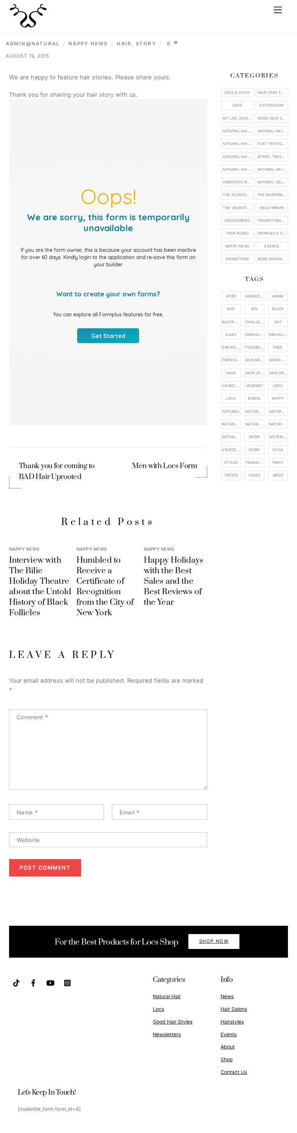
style (278, 450)
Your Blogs (237, 233)
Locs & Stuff (237, 93)
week (278, 475)
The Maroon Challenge (273, 195)
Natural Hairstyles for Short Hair (238, 169)
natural (230, 411)
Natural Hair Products (231, 424)
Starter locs (231, 450)
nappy (278, 398)
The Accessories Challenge (238, 195)
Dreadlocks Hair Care (278, 335)
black (278, 309)
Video (254, 475)
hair (124, 43)
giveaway (255, 360)
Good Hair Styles (273, 118)
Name (27, 812)
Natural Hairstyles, (278, 424)
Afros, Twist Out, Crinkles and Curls (273, 157)
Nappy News (88, 43)
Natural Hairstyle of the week (238, 157)
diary (231, 335)
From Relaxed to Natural (231, 360)
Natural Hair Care (273, 131)
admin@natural (32, 43)
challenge (255, 322)
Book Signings (272, 259)
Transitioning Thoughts (273, 220)
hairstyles (231, 386)
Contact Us (234, 1072)
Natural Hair (255, 411)
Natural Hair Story (255, 424)
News (227, 996)
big (254, 309)
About (228, 1047)
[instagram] (67, 982)
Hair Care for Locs (273, 93)
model (254, 398)
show (254, 437)
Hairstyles (232, 1022)
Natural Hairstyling (231, 437)
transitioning (255, 463)
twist (278, 463)
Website (28, 840)
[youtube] (50, 982)
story (146, 43)
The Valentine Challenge (238, 208)
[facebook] (33, 982)
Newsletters (167, 1034)
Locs (237, 105)
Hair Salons (234, 1009)
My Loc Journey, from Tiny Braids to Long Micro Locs (238, 118)
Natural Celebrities (273, 182)
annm (278, 296)
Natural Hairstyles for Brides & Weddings (273, 169)
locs (278, 386)
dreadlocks (255, 335)
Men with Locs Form (164, 466)
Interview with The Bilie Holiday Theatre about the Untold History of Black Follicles (40, 586)
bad (231, 309)
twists (231, 475)
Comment (33, 717)
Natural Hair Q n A (238, 144)
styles (231, 463)
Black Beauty (231, 322)
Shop (227, 1059)
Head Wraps (272, 208)
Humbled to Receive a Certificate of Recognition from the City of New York (105, 586)
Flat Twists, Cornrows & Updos (273, 144)
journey (254, 386)
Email (129, 812)
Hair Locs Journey (255, 373)
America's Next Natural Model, (255, 296)
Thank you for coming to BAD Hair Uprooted (57, 471)
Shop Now (214, 941)
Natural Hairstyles (238, 131)
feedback (255, 347)
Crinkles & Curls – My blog (273, 233)
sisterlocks (278, 437)
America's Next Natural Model (238, 182)
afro (231, 296)
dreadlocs (231, 347)
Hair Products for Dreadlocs (278, 373)
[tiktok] (16, 982)
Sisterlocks (271, 105)
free (278, 347)
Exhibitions (237, 259)
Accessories (237, 220)
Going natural (278, 360)
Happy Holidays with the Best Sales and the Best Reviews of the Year (173, 581)
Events (271, 246)
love (231, 398)
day (277, 322)
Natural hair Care (278, 411)
